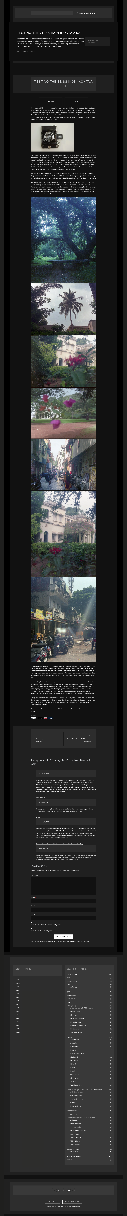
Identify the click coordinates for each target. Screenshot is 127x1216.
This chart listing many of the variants (51, 162)
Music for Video (75, 1123)
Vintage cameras (73, 1149)
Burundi (73, 1050)
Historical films (75, 1106)
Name (33, 897)
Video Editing (75, 1141)
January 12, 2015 (44, 773)
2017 (17, 1004)
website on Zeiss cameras (52, 173)
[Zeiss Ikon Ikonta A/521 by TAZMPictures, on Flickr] (52, 151)
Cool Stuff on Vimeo (77, 1099)
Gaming (73, 1102)
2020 (18, 994)
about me (53, 1202)
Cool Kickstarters (76, 1095)
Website (33, 914)
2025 (17, 979)
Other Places (74, 1074)
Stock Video (74, 1134)
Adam (38, 769)
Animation (74, 1120)
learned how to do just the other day (52, 693)
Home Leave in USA (77, 1053)
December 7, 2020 (44, 848)
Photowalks (74, 1029)
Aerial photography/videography (81, 1008)
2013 (17, 1018)
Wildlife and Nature (74, 1156)
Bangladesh (74, 1046)
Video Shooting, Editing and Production (81, 1118)
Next (76, 102)
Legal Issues (71, 999)
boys (68, 978)
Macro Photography (77, 1018)
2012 (17, 1022)
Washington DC (76, 1085)
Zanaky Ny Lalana (76, 1032)
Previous (51, 102)
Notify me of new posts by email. (42, 931)
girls (68, 992)
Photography (71, 1006)
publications (72, 1202)
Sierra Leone (74, 1078)
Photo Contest (75, 1022)
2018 (17, 1000)
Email (33, 906)
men (68, 1002)
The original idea (86, 13)
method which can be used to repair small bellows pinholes (67, 187)
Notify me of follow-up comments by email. (46, 925)
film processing (75, 1011)
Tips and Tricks (72, 1111)
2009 (18, 1032)
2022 (17, 990)
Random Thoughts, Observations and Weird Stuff (84, 1090)
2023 (17, 987)
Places (69, 1037)
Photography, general (78, 1025)
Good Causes (71, 995)
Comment (35, 875)
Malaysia (73, 1064)
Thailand (73, 1081)
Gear (68, 985)
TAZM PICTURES (63, 1206)
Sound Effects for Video (78, 1130)
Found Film (74, 1151)
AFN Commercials (76, 1092)
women (69, 1160)
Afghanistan (74, 1039)
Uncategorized (72, 1114)
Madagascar (74, 1060)
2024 (18, 983)
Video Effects (75, 1144)
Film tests (73, 1015)
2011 (17, 1025)
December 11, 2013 (93, 40)
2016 (17, 1007)
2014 (17, 1015)
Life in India (74, 1057)
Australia (73, 1043)
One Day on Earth (76, 1127)
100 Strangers (72, 974)
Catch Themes (75, 1206)
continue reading (26, 51)
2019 (17, 997)
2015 (17, 1011)
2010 (17, 1029)
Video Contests (75, 1137)
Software (73, 987)
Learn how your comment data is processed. (74, 941)
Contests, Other (72, 981)
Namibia (73, 1067)
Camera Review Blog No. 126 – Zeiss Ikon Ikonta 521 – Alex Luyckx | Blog (59, 844)
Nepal (72, 1071)
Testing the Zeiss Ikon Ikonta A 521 (49, 32)
